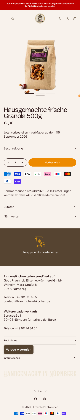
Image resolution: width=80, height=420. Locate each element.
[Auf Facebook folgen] (35, 398)
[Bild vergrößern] (75, 95)
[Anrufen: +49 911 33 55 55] (59, 18)
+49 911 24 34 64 (26, 328)
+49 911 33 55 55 (26, 297)
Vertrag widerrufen (18, 349)
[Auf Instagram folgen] (44, 398)
